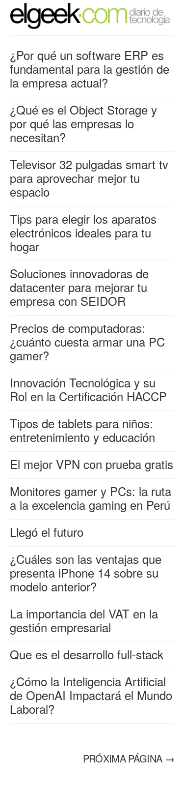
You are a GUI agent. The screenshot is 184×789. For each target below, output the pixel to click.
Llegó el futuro (46, 531)
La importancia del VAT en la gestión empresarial (84, 620)
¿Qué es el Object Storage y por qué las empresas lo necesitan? (83, 123)
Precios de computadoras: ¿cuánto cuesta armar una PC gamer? (87, 341)
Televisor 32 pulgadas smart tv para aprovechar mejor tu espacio (89, 177)
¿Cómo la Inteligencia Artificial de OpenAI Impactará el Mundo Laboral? (91, 694)
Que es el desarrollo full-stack (86, 654)
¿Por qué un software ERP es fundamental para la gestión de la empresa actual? (89, 68)
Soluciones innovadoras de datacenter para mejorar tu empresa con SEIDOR (79, 286)
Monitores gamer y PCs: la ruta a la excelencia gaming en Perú (90, 497)
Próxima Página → (128, 758)
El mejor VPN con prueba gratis (91, 463)
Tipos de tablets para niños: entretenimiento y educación (82, 429)
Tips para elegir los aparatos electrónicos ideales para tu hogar (83, 232)
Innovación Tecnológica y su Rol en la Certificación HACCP (88, 389)
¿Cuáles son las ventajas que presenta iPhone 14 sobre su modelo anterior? (85, 572)
